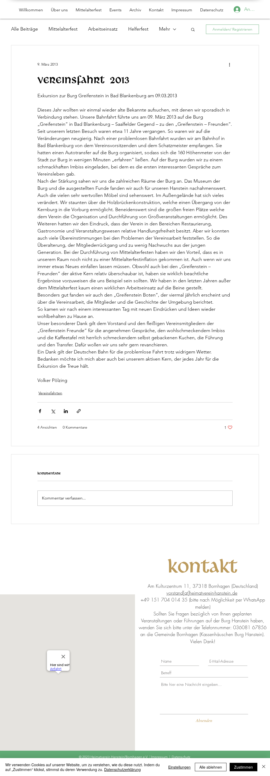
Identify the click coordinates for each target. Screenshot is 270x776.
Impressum (159, 757)
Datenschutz (181, 757)
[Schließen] (264, 767)
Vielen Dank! (202, 641)
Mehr (164, 29)
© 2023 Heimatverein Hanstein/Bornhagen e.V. (114, 757)
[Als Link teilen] (78, 411)
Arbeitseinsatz (103, 29)
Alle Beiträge (24, 29)
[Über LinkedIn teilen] (65, 411)
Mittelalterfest (63, 29)
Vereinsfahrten (50, 393)
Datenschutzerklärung (122, 769)
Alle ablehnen (210, 767)
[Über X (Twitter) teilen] (52, 411)
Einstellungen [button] (179, 767)
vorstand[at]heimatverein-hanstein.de (201, 593)
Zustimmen (243, 767)
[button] (192, 29)
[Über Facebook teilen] (39, 411)
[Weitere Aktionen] (229, 64)
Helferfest (138, 29)
